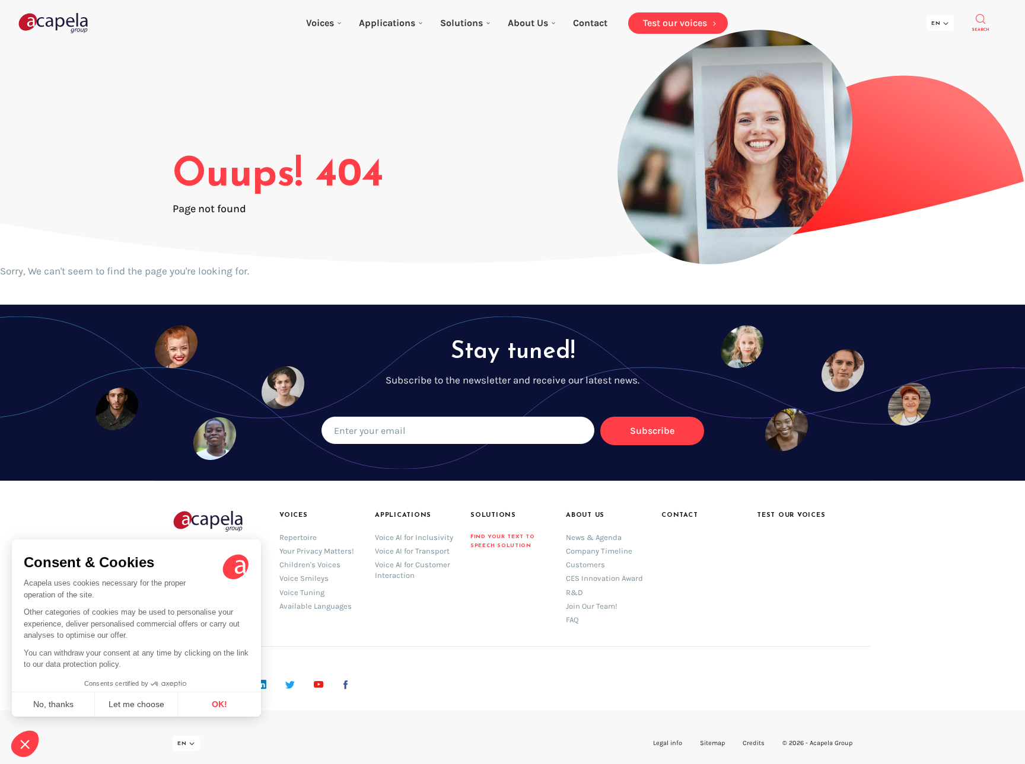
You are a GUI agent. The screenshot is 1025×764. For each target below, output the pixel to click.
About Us (528, 22)
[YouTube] (318, 684)
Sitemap (712, 743)
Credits (754, 743)
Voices (320, 22)
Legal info (667, 743)
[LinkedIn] (262, 684)
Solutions (461, 22)
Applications (387, 22)
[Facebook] (345, 684)
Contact (679, 515)
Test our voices (791, 515)
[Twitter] (290, 684)
